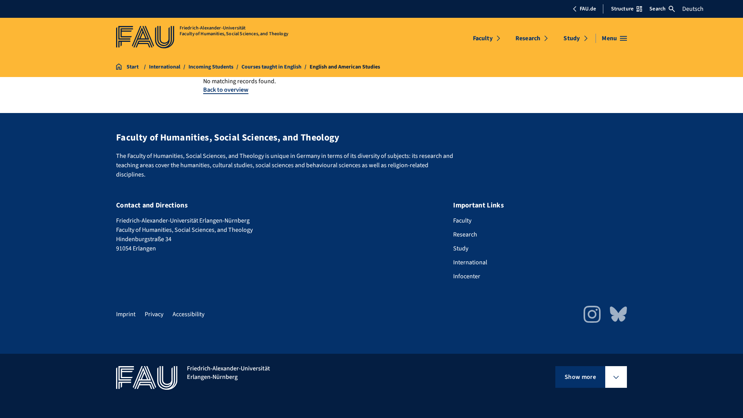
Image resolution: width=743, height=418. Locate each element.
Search (657, 9)
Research (527, 38)
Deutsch (693, 9)
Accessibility (188, 314)
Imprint (125, 314)
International (470, 262)
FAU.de (588, 9)
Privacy (154, 314)
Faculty (483, 38)
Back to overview (225, 90)
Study (571, 38)
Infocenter (466, 276)
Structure (622, 9)
